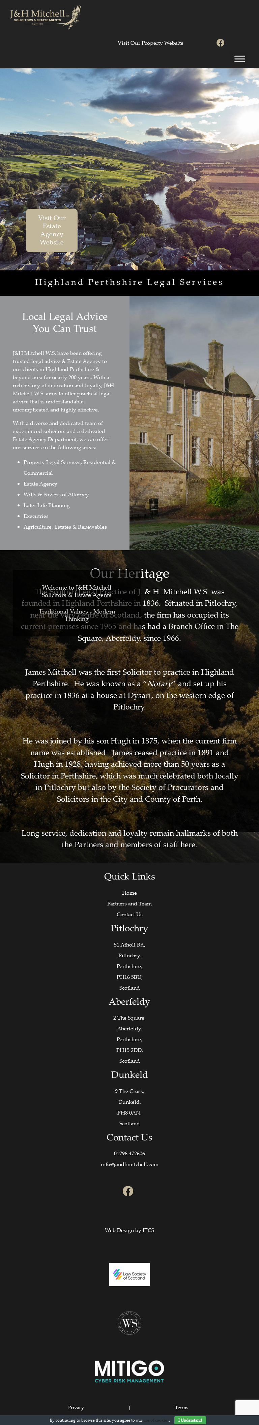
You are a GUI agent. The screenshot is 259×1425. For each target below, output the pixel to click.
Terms (181, 1407)
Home (129, 892)
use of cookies (156, 1420)
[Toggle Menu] (239, 59)
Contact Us (130, 914)
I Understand (190, 1420)
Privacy (76, 1407)
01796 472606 (129, 1153)
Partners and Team (129, 903)
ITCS (148, 1230)
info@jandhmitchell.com (130, 1164)
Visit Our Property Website (150, 42)
